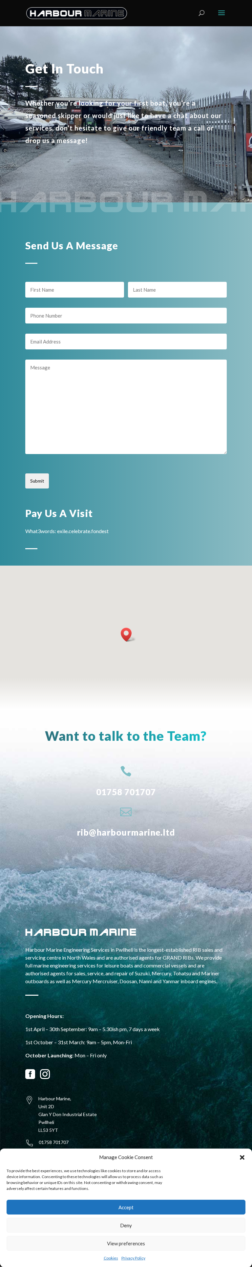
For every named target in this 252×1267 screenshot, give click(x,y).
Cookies (111, 1258)
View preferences (126, 1243)
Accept (126, 1207)
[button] (242, 1157)
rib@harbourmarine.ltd (126, 832)
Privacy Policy (133, 1258)
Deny (126, 1225)
